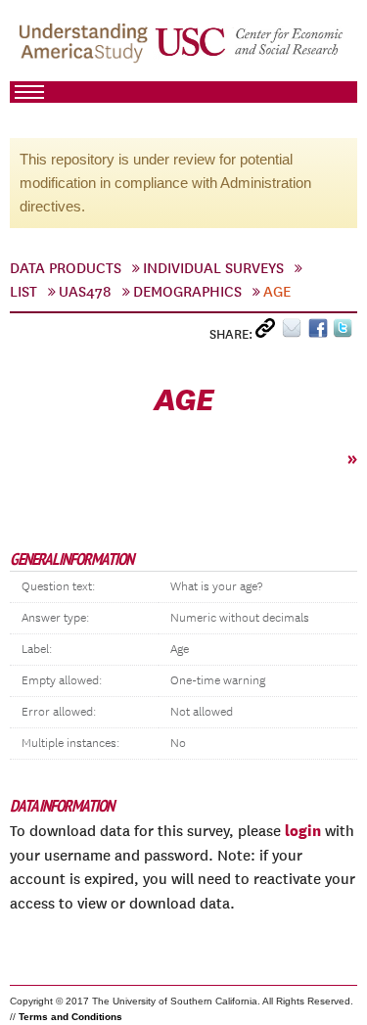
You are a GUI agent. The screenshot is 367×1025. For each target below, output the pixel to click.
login (303, 830)
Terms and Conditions (70, 1016)
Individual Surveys (213, 268)
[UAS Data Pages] (86, 49)
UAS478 (85, 292)
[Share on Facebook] (320, 332)
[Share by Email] (295, 332)
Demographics (187, 292)
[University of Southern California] (250, 49)
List (23, 292)
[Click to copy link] (268, 332)
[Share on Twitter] (345, 332)
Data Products (65, 268)
